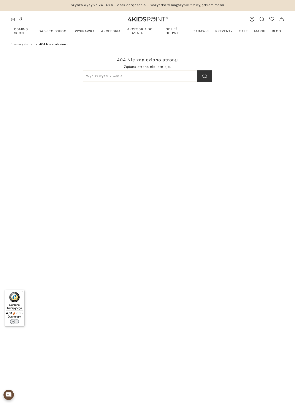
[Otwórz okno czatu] (8, 395)
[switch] (14, 321)
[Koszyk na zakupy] (282, 19)
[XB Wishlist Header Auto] (272, 19)
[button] (23, 31)
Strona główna (21, 44)
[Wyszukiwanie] (204, 76)
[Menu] (21, 292)
